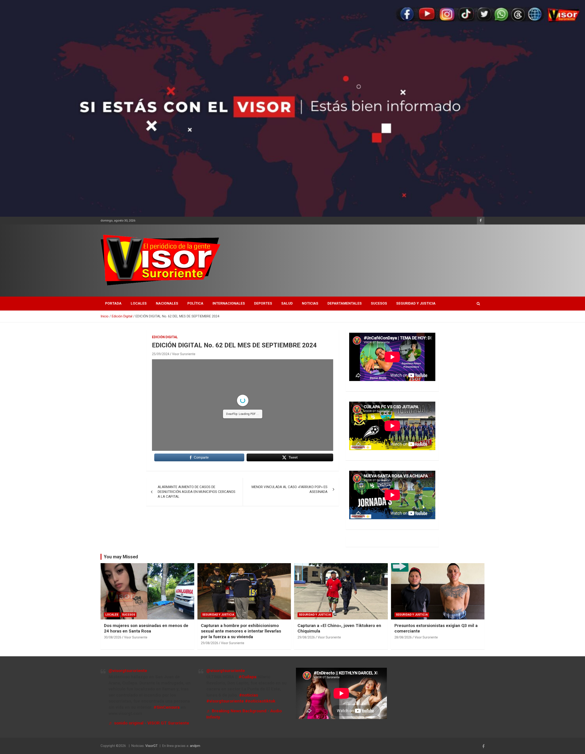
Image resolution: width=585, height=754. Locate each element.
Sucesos (379, 303)
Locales (139, 303)
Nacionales (167, 303)
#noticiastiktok (260, 701)
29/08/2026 (209, 643)
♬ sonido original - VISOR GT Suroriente (149, 723)
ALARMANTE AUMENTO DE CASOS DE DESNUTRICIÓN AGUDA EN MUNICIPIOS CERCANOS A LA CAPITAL (196, 492)
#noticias (248, 695)
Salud (287, 303)
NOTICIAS (310, 303)
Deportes (263, 303)
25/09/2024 (160, 354)
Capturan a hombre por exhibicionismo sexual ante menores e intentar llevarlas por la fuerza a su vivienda (241, 631)
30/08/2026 (112, 637)
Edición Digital (165, 337)
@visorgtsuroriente (128, 670)
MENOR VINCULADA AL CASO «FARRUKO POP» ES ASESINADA (289, 489)
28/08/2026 (403, 637)
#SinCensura (167, 707)
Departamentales (344, 303)
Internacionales (229, 303)
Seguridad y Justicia (416, 303)
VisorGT (151, 746)
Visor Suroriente (183, 354)
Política (195, 303)
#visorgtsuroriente (225, 701)
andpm (195, 746)
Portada (113, 303)
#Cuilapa (247, 676)
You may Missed (121, 556)
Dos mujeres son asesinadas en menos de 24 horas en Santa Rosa (146, 628)
